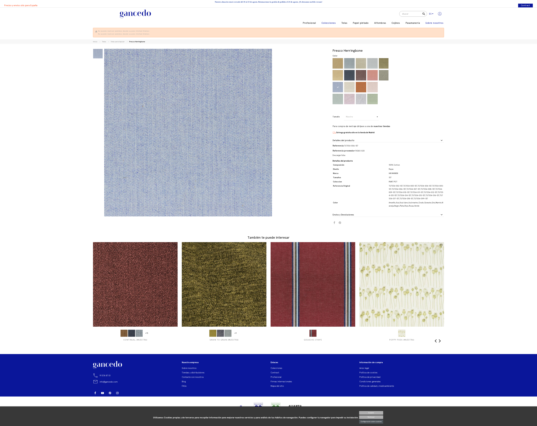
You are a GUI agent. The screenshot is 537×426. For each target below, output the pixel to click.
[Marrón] (361, 75)
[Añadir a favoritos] (174, 245)
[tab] (388, 141)
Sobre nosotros (189, 368)
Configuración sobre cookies (371, 422)
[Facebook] (95, 393)
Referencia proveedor (344, 150)
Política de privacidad (369, 377)
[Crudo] (349, 87)
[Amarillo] (338, 63)
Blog (184, 381)
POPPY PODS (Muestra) (401, 340)
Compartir (334, 223)
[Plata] (372, 63)
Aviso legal (364, 368)
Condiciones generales (370, 381)
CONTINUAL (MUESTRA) (135, 340)
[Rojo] (372, 75)
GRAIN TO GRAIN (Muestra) (224, 340)
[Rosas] (372, 87)
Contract (525, 5)
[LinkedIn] (125, 392)
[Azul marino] (349, 75)
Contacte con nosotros (193, 377)
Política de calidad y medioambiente (376, 386)
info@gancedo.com (109, 382)
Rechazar (371, 417)
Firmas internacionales (281, 381)
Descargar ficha (339, 155)
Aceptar (371, 413)
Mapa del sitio (277, 386)
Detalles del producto (343, 140)
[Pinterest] (110, 393)
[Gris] (361, 63)
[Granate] (349, 99)
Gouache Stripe (313, 340)
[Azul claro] (349, 63)
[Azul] (338, 87)
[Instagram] (117, 393)
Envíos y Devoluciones (343, 215)
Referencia (338, 145)
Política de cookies (368, 372)
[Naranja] (361, 87)
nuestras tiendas (382, 126)
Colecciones (276, 368)
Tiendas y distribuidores (193, 372)
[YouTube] (102, 393)
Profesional (276, 377)
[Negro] (361, 99)
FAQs (184, 386)
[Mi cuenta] (439, 14)
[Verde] (372, 99)
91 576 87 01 (105, 375)
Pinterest (340, 223)
